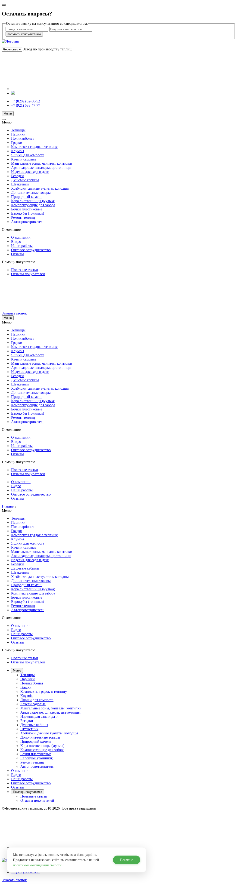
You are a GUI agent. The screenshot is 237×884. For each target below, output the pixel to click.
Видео (16, 241)
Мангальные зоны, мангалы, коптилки (41, 163)
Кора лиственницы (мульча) (33, 201)
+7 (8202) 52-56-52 (25, 101)
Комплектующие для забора (33, 205)
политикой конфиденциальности (37, 865)
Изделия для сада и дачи (30, 172)
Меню (8, 113)
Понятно (126, 860)
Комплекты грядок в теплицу (34, 147)
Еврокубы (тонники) (27, 213)
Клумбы (17, 151)
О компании (21, 237)
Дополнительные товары (31, 192)
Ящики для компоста (27, 155)
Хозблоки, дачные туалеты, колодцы (40, 188)
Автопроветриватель (27, 222)
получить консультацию (24, 34)
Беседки (17, 176)
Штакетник (20, 184)
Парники (18, 134)
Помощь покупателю (27, 792)
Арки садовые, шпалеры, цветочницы (41, 167)
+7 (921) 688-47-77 (25, 105)
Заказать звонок (14, 313)
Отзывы (17, 254)
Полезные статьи (24, 270)
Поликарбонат (22, 138)
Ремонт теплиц (23, 217)
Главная (8, 506)
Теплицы (18, 130)
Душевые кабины (25, 180)
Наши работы (22, 246)
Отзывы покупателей (28, 274)
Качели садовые (23, 159)
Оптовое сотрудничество (31, 250)
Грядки (16, 143)
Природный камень (26, 197)
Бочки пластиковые (26, 209)
